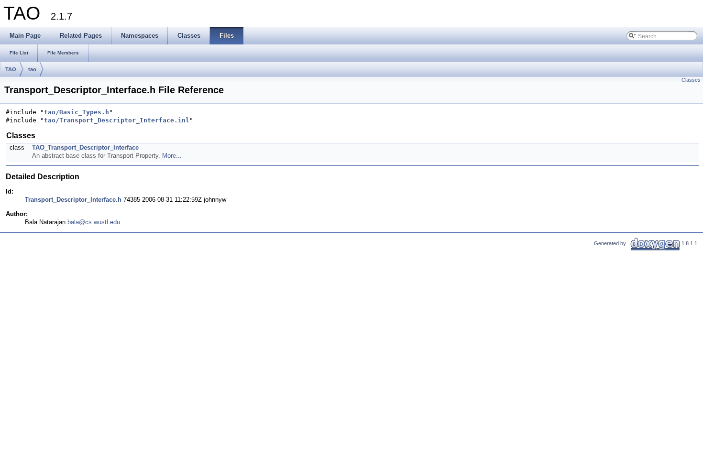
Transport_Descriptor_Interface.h (73, 199)
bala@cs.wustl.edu (93, 222)
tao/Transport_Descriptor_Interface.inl (116, 120)
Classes (691, 80)
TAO (10, 69)
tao (32, 69)
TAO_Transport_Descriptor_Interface (85, 147)
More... (172, 155)
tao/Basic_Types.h (76, 112)
